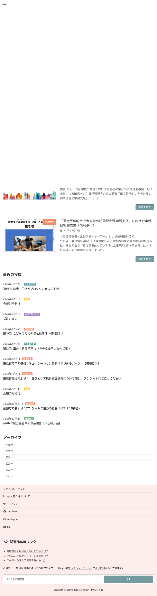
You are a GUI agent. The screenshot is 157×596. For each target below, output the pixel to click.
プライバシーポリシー (15, 488)
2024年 (9, 457)
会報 (27, 299)
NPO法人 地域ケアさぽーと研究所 (26, 555)
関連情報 (29, 329)
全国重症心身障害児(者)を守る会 (26, 551)
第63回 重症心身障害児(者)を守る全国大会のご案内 (37, 348)
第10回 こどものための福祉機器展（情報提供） (34, 333)
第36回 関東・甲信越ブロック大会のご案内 (31, 288)
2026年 (9, 445)
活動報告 (29, 419)
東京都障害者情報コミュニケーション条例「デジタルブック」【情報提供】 (51, 363)
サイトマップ (10, 504)
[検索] (128, 579)
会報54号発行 (11, 303)
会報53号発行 (11, 393)
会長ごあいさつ (32, 314)
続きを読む (145, 207)
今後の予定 (30, 284)
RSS (9, 527)
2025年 (9, 451)
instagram (12, 519)
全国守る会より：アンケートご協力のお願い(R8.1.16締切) (41, 408)
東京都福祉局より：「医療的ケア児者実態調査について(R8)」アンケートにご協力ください (62, 378)
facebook (12, 511)
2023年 (9, 463)
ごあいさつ (10, 318)
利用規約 (100, 568)
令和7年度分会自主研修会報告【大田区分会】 (32, 423)
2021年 (9, 476)
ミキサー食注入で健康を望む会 (24, 560)
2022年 (9, 469)
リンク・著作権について (16, 496)
